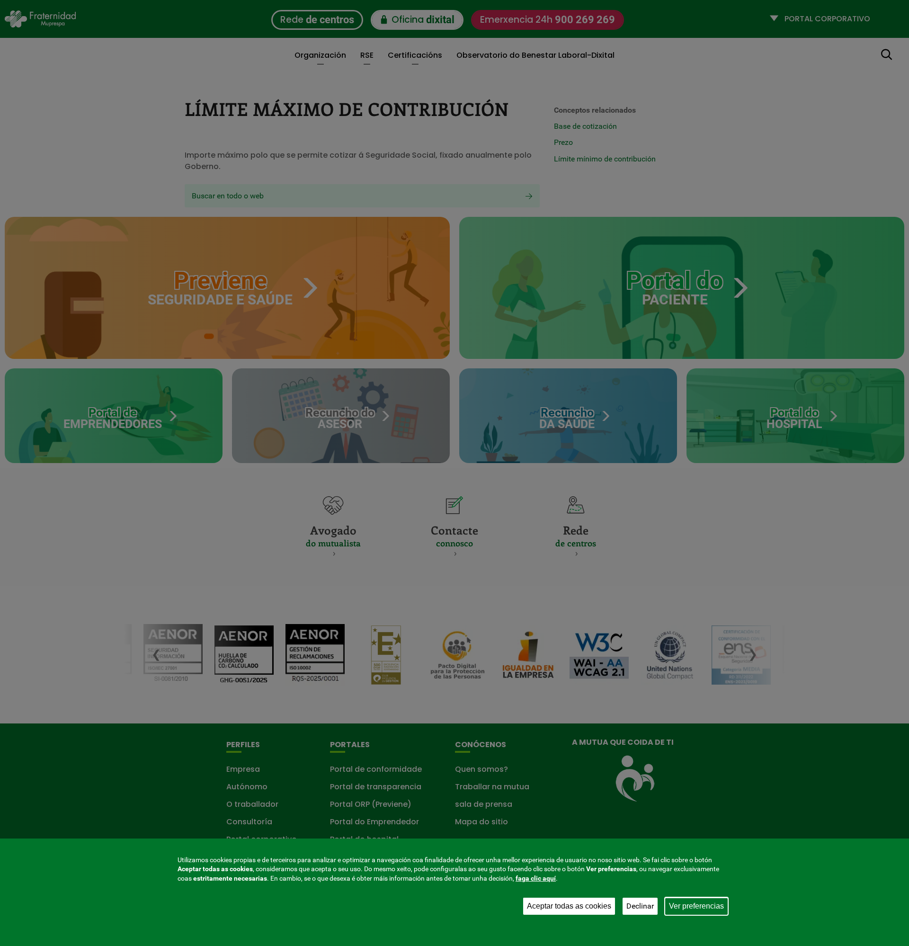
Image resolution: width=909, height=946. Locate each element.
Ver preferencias (696, 906)
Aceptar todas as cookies (569, 906)
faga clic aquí (536, 878)
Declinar (640, 905)
